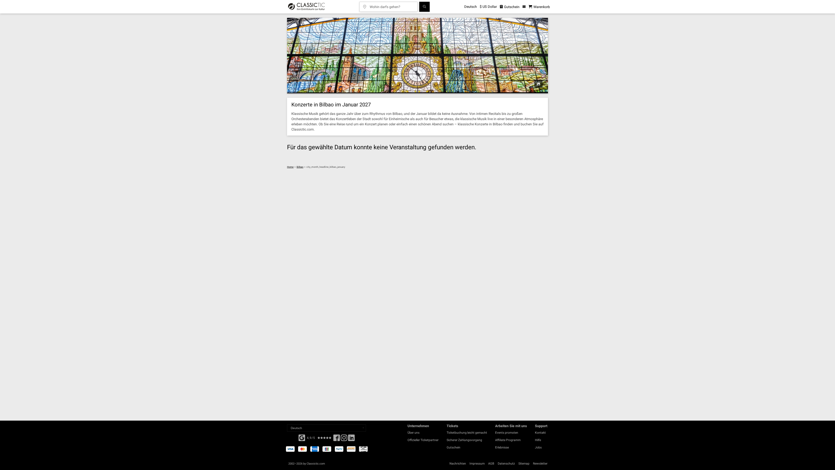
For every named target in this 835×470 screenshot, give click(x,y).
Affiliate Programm (508, 440)
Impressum (477, 463)
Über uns (413, 432)
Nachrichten (457, 463)
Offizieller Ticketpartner (423, 440)
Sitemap (523, 463)
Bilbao (300, 167)
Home (290, 167)
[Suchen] (424, 7)
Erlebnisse (502, 447)
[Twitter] (344, 439)
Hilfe (538, 440)
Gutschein (511, 7)
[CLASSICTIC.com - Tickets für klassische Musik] (306, 6)
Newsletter (540, 463)
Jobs (538, 447)
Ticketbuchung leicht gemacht (467, 432)
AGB (491, 463)
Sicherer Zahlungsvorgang (464, 440)
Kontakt (540, 432)
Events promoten (506, 432)
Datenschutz (506, 463)
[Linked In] (351, 439)
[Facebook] (302, 437)
